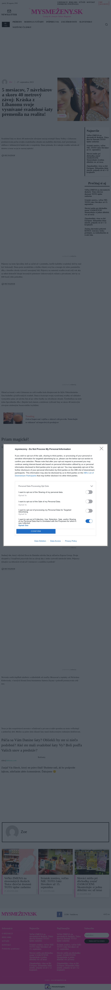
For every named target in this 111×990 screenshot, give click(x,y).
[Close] (102, 449)
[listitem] (55, 486)
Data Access (55, 541)
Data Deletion (40, 541)
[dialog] (55, 495)
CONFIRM (36, 531)
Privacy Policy (71, 541)
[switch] (89, 492)
